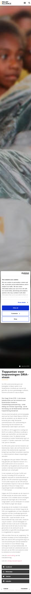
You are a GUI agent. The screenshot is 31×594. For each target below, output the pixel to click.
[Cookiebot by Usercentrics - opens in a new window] (22, 273)
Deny (15, 319)
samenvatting (11, 555)
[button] (24, 3)
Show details (22, 302)
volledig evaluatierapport (14, 561)
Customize (14, 313)
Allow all (15, 308)
